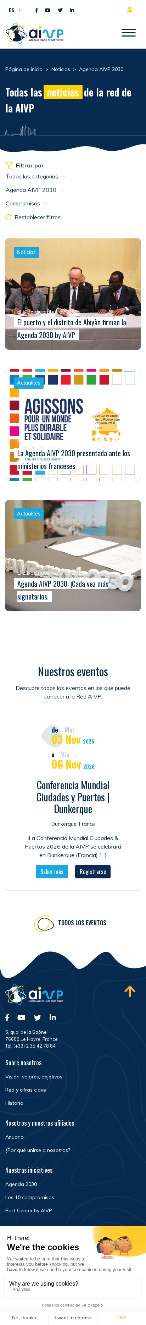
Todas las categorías (33, 176)
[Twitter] (60, 10)
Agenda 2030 (21, 1184)
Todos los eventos (82, 922)
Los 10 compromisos (29, 1197)
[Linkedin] (72, 10)
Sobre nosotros (23, 1062)
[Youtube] (47, 10)
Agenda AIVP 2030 (32, 189)
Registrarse (93, 871)
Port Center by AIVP (28, 1210)
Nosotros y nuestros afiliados (39, 1122)
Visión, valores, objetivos (33, 1076)
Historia (14, 1103)
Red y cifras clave (25, 1090)
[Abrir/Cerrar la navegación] (128, 33)
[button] (13, 9)
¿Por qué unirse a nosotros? (37, 1150)
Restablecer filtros (38, 217)
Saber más (51, 871)
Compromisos (23, 203)
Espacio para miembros (131, 9)
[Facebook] (36, 10)
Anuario (14, 1137)
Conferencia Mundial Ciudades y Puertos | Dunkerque (73, 797)
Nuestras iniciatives (28, 1170)
